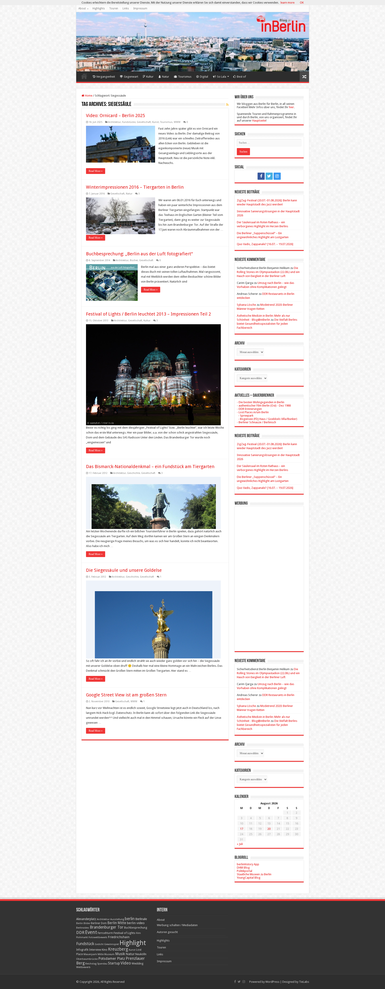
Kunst (155, 122)
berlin (130, 919)
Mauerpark (90, 954)
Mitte (101, 954)
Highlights (98, 8)
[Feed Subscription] (227, 104)
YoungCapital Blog (248, 877)
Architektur (114, 122)
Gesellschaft (144, 122)
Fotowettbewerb (98, 937)
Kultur (150, 76)
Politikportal (244, 871)
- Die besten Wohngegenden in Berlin (260, 402)
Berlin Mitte (116, 923)
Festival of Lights (124, 933)
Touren (113, 8)
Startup (114, 963)
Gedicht (99, 944)
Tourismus (184, 76)
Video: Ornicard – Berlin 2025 (115, 115)
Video (126, 963)
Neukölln (140, 954)
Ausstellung (117, 919)
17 (241, 828)
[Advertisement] (269, 575)
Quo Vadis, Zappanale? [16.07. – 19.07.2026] (265, 244)
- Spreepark (245, 415)
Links (126, 8)
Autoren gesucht (167, 932)
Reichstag (90, 963)
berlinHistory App (248, 864)
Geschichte (133, 473)
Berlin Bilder (83, 923)
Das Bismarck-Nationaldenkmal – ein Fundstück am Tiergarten (150, 466)
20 (268, 828)
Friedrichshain (118, 937)
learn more (288, 2)
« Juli (240, 844)
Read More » (95, 171)
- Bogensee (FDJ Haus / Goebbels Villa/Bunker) (267, 419)
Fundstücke (128, 122)
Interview (95, 949)
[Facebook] (261, 176)
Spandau (102, 963)
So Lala (221, 76)
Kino (104, 949)
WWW (177, 122)
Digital (204, 76)
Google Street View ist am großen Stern (126, 695)
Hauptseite (259, 120)
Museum (109, 954)
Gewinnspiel (111, 944)
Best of (241, 76)
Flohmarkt (82, 937)
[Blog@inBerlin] (192, 41)
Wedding (137, 963)
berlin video (136, 923)
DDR (80, 932)
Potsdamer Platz (111, 958)
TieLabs (304, 981)
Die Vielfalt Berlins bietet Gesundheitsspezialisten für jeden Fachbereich (267, 323)
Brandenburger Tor (106, 927)
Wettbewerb (83, 967)
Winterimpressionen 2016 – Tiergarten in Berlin (135, 187)
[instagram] (277, 176)
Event (91, 932)
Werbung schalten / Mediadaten (177, 925)
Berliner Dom (99, 923)
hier (291, 107)
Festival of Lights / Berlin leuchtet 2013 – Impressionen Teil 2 (148, 314)
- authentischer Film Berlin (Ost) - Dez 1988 (264, 405)
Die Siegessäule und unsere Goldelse (124, 570)
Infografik (82, 949)
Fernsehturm (105, 933)
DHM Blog (243, 867)
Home (84, 76)
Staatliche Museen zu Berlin (254, 874)
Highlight (132, 943)
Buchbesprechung (135, 927)
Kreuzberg (118, 949)
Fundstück (85, 944)
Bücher (134, 260)
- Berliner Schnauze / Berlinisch (256, 422)
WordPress (272, 981)
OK (302, 2)
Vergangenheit (105, 76)
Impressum (140, 8)
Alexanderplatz (86, 919)
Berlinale (141, 919)
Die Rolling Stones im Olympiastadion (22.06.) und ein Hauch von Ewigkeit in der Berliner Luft (268, 272)
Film (138, 933)
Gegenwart (131, 76)
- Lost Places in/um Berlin (253, 412)
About (82, 8)
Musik (120, 954)
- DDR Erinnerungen (249, 409)
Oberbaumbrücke (87, 958)
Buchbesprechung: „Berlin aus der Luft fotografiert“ (139, 253)
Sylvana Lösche (246, 304)
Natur (165, 76)
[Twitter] (269, 176)
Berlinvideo (82, 927)
